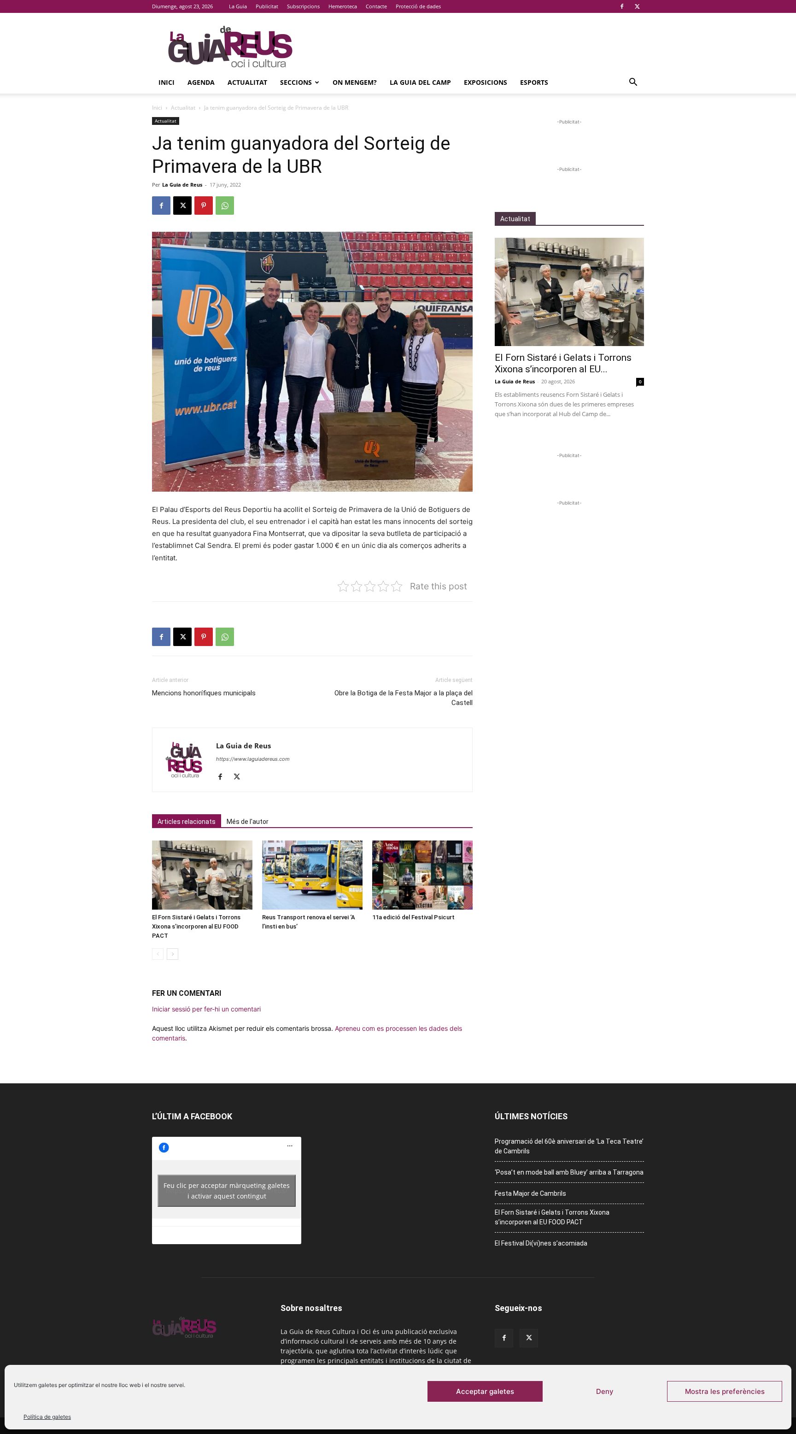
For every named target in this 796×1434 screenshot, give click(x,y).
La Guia (238, 6)
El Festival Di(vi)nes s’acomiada (541, 1243)
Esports (534, 82)
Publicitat (267, 6)
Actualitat (247, 82)
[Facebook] (622, 6)
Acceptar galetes (485, 1391)
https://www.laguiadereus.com (253, 759)
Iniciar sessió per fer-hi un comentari (206, 1009)
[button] (633, 83)
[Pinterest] (203, 205)
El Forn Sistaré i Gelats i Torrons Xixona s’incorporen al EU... (563, 363)
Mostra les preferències (725, 1391)
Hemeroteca (342, 6)
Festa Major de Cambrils (530, 1193)
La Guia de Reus (182, 184)
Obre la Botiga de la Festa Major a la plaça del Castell (403, 698)
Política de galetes (47, 1416)
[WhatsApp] (225, 205)
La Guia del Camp (420, 82)
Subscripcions (303, 6)
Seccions (296, 82)
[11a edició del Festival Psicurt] (422, 875)
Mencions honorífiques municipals (204, 693)
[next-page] (172, 954)
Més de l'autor (248, 821)
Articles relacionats (187, 821)
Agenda (201, 82)
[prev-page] (158, 954)
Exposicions (485, 82)
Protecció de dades (418, 6)
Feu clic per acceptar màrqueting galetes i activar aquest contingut (227, 1190)
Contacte (376, 6)
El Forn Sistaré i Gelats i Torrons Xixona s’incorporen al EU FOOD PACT (196, 926)
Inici (166, 82)
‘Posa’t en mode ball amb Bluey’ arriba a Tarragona (569, 1172)
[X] (637, 6)
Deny (605, 1391)
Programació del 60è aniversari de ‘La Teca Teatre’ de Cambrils (569, 1146)
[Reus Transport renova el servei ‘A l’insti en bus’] (312, 875)
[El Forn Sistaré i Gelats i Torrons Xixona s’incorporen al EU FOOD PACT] (202, 875)
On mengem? (355, 82)
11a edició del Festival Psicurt (413, 917)
